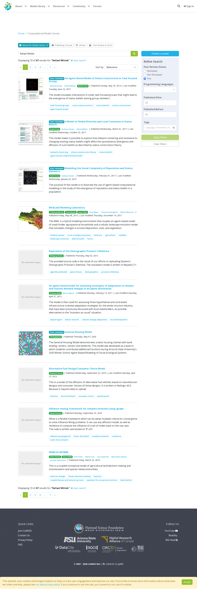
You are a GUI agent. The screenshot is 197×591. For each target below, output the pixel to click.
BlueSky (173, 535)
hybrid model (78, 239)
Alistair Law (89, 457)
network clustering (59, 152)
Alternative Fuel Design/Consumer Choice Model (77, 368)
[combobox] (160, 90)
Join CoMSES (25, 530)
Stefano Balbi (55, 293)
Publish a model (160, 53)
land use (97, 476)
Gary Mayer (94, 212)
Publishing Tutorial (63, 45)
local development (118, 319)
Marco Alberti (68, 293)
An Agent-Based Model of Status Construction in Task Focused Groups (93, 80)
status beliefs (102, 105)
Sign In (190, 6)
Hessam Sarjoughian (109, 212)
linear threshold (81, 436)
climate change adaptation (94, 319)
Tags (146, 122)
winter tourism (72, 319)
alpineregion (56, 319)
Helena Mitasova (127, 212)
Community (79, 6)
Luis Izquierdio (103, 457)
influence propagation (60, 436)
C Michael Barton (56, 212)
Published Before (153, 109)
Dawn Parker (55, 457)
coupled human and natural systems (67, 480)
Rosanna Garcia (56, 373)
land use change (57, 476)
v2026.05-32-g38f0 (114, 564)
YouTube (170, 530)
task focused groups (59, 105)
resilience (116, 436)
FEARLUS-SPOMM (58, 452)
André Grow (83, 86)
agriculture (110, 235)
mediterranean (57, 235)
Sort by (99, 67)
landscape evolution (59, 239)
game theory (76, 272)
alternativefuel (68, 396)
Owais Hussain (56, 413)
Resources (59, 6)
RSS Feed (171, 540)
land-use (98, 235)
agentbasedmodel (58, 272)
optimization (103, 396)
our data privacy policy (47, 584)
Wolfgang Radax (56, 256)
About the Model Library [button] (34, 45)
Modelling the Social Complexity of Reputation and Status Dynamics (91, 170)
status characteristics (82, 105)
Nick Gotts (78, 457)
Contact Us (24, 535)
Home (21, 33)
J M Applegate (55, 337)
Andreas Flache (56, 86)
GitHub (81, 45)
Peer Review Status (155, 66)
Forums (97, 6)
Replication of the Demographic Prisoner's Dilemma (79, 251)
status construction (121, 105)
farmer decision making (79, 476)
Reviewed (152, 70)
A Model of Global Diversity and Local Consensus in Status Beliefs (90, 123)
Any (149, 78)
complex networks (100, 436)
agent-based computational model (66, 156)
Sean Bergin (71, 212)
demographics (91, 272)
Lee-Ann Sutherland (58, 460)
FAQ (20, 544)
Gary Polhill (67, 457)
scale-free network (59, 440)
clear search (79, 60)
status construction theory (83, 152)
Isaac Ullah (82, 212)
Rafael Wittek (70, 86)
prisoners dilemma (110, 272)
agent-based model (59, 109)
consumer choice (86, 396)
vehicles (54, 396)
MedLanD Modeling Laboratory (67, 207)
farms (90, 239)
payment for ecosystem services (102, 480)
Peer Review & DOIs (102, 45)
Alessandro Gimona (119, 457)
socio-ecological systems (79, 235)
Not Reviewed (154, 74)
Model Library (37, 6)
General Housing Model (78, 332)
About (18, 6)
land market (126, 480)
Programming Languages (158, 84)
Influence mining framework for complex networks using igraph (86, 408)
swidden (122, 235)
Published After (153, 97)
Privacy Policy (25, 540)
